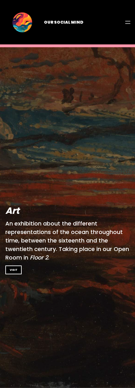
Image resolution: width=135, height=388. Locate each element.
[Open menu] (128, 22)
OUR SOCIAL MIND (63, 22)
